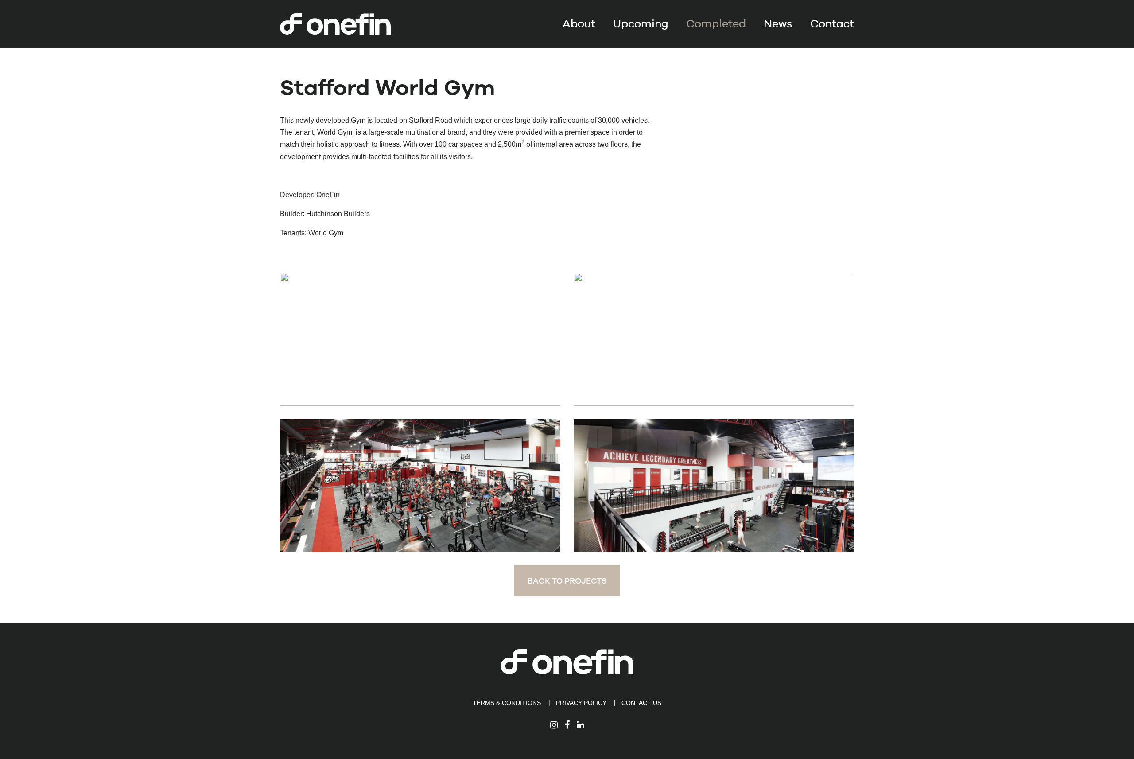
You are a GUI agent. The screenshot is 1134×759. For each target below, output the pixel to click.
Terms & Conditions (507, 702)
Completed (716, 23)
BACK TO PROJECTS (567, 580)
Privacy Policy (581, 702)
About (579, 23)
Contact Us (641, 702)
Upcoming (640, 23)
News (778, 23)
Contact (832, 23)
